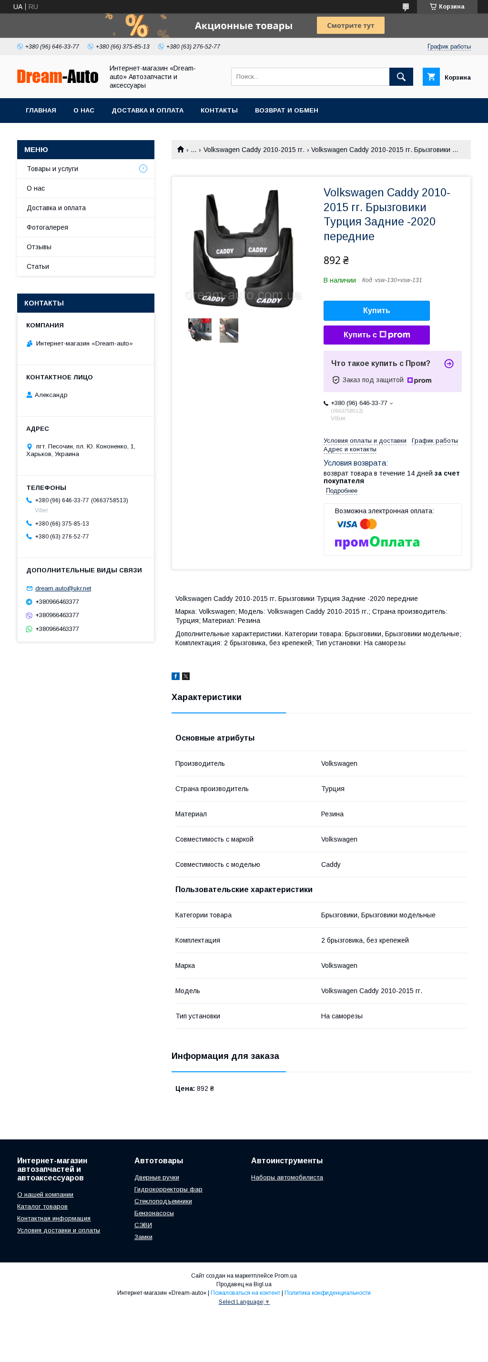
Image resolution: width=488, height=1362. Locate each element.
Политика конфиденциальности (328, 1293)
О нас (83, 110)
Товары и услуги (52, 169)
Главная (41, 110)
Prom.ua (285, 1275)
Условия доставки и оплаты (58, 1230)
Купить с (360, 335)
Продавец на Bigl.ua (244, 1284)
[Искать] (401, 77)
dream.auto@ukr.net (63, 588)
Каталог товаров (42, 1206)
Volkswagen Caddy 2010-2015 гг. (254, 149)
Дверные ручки (156, 1177)
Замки (143, 1236)
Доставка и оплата (147, 110)
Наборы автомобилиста (287, 1177)
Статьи (38, 266)
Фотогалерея (47, 227)
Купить (376, 310)
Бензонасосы (154, 1213)
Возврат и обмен (286, 110)
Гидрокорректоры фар (168, 1189)
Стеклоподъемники (163, 1201)
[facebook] (176, 677)
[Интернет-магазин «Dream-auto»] (57, 80)
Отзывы (39, 247)
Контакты (219, 110)
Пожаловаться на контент (245, 1293)
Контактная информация (54, 1218)
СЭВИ (143, 1225)
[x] (186, 677)
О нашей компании (45, 1194)
